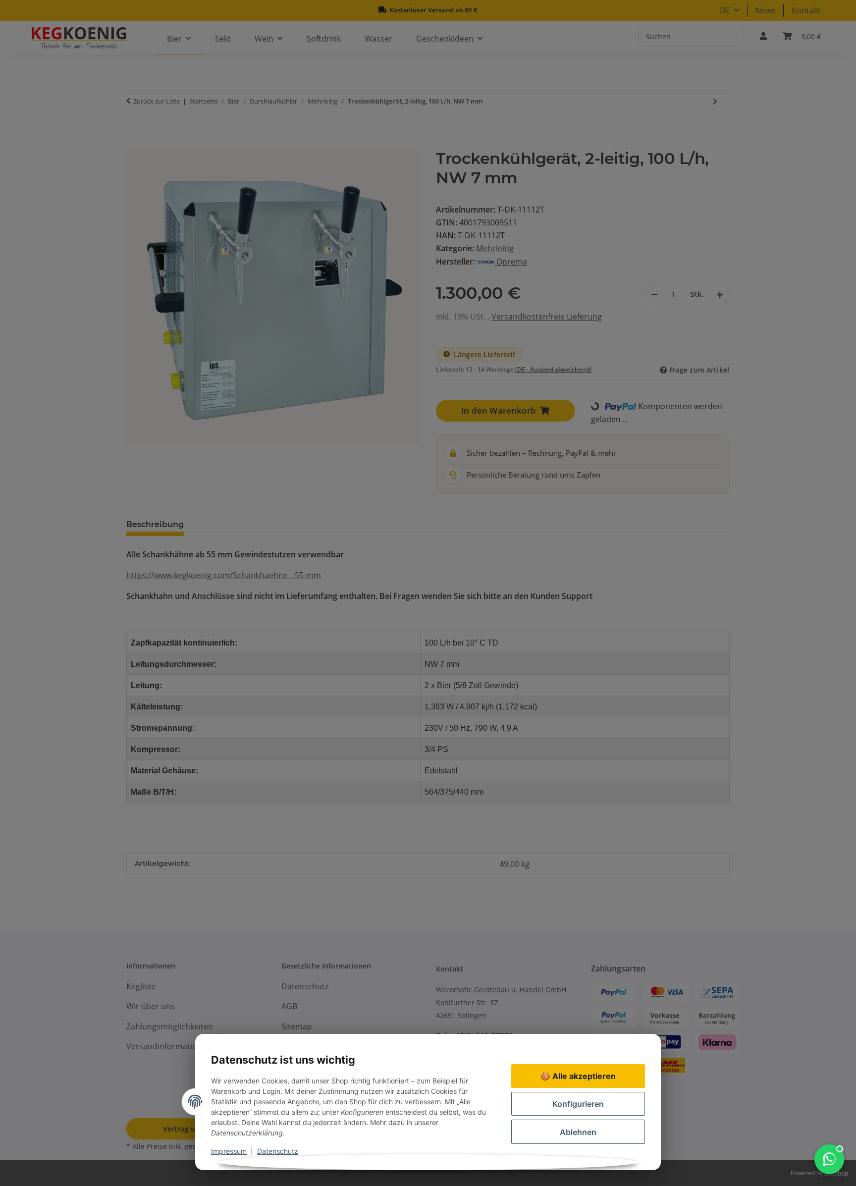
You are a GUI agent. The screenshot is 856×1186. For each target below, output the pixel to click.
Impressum (229, 1151)
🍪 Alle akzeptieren (578, 1076)
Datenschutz (277, 1151)
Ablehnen (578, 1132)
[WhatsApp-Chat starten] (829, 1159)
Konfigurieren (578, 1104)
